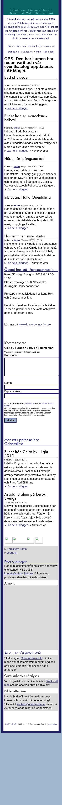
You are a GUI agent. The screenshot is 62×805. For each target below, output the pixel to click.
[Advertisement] (31, 618)
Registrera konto (17, 548)
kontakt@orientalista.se (18, 573)
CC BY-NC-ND (10, 724)
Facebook (32, 46)
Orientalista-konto (31, 658)
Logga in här (29, 403)
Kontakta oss (25, 34)
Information (52, 724)
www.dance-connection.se (35, 324)
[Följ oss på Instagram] (38, 542)
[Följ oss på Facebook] (9, 542)
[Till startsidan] (31, 4)
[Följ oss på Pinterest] (30, 542)
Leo (15, 85)
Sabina (17, 128)
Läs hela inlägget (17, 108)
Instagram (48, 46)
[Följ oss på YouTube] (20, 542)
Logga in (12, 552)
